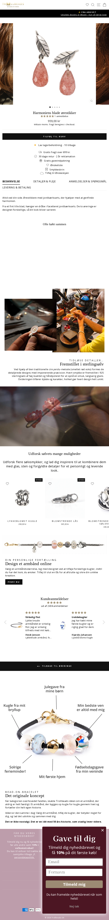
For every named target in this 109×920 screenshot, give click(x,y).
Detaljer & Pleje (44, 181)
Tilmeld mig (74, 884)
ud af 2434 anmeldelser (54, 606)
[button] (48, 116)
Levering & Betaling (16, 187)
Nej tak (74, 906)
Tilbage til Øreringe (56, 666)
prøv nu (14, 582)
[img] (54, 602)
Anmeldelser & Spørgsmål (88, 181)
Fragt (51, 124)
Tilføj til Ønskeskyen (57, 173)
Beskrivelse (11, 181)
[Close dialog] (102, 830)
